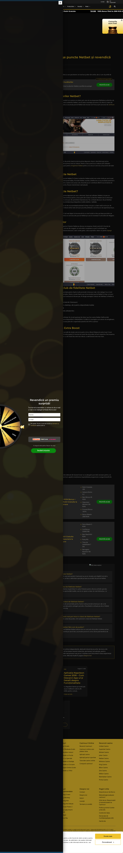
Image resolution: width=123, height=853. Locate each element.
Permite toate (108, 836)
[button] (60, 2)
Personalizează (107, 842)
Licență (102, 2)
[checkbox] (29, 424)
